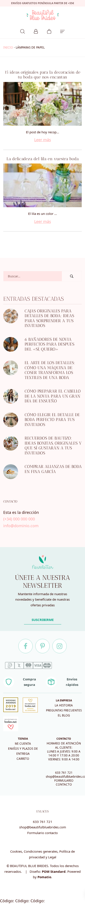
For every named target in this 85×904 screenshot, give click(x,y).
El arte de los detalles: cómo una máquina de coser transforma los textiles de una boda (50, 370)
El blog (64, 715)
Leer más (42, 139)
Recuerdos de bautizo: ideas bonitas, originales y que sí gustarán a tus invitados (53, 445)
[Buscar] (22, 31)
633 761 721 (64, 773)
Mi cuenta (23, 744)
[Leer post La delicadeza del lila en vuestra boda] (42, 185)
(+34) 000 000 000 (19, 519)
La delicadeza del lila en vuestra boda (43, 158)
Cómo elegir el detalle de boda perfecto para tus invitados (52, 419)
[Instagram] (59, 646)
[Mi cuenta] (36, 31)
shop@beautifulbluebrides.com (42, 827)
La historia (64, 705)
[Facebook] (25, 646)
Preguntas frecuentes (64, 710)
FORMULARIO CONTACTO (63, 782)
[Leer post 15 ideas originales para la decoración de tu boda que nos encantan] (42, 104)
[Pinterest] (42, 646)
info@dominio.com (21, 525)
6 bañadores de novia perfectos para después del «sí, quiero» (49, 344)
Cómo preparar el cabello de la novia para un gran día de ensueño (53, 396)
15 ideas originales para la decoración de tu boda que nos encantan (42, 75)
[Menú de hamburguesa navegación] (62, 31)
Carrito (23, 759)
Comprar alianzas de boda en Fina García (53, 469)
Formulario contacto (42, 833)
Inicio (8, 47)
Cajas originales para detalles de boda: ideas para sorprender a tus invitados (49, 318)
